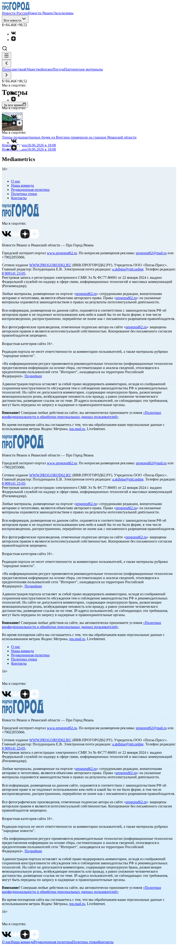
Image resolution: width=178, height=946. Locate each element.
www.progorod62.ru (62, 253)
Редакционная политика (30, 190)
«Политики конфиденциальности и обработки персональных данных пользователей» (81, 415)
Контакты (19, 198)
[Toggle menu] (6, 56)
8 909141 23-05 (13, 273)
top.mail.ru (77, 429)
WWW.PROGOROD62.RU (50, 265)
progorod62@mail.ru (151, 253)
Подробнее (33, 376)
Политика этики (24, 194)
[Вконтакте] (15, 34)
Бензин (47, 69)
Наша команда (22, 185)
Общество (33, 69)
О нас (15, 181)
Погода (58, 69)
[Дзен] (15, 40)
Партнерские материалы (83, 69)
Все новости (12, 20)
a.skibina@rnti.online (127, 269)
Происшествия (13, 69)
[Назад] (6, 63)
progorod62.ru (86, 294)
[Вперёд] (6, 75)
